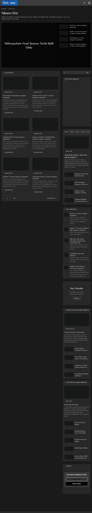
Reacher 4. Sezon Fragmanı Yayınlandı (15, 177)
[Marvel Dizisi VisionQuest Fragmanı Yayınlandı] (16, 83)
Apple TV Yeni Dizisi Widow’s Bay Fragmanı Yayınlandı (79, 229)
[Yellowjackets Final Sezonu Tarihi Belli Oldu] (46, 45)
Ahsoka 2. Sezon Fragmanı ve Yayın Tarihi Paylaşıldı (78, 45)
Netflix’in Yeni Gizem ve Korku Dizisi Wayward (77, 267)
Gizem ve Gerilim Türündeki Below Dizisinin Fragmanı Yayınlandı (43, 138)
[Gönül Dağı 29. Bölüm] (76, 392)
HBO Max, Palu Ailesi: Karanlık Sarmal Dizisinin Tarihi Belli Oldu (78, 241)
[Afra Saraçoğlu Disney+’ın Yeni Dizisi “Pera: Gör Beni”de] (69, 183)
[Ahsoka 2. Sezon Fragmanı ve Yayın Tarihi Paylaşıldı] (63, 45)
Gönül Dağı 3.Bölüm (81, 448)
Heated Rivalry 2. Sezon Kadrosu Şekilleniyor (14, 138)
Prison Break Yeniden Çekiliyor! (81, 375)
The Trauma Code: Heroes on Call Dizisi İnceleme (81, 359)
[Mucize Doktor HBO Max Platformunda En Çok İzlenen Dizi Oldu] (69, 457)
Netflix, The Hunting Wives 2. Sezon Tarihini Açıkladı (78, 33)
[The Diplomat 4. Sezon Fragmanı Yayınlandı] (63, 39)
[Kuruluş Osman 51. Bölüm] (69, 440)
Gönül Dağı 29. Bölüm (71, 405)
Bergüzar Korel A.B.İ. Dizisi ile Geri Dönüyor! (81, 176)
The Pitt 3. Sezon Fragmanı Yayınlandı (78, 26)
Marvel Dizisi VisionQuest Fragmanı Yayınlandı (14, 97)
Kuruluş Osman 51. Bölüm (81, 440)
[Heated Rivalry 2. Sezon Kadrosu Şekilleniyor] (16, 124)
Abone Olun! (76, 484)
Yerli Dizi (69, 151)
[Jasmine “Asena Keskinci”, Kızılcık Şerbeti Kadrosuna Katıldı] (69, 192)
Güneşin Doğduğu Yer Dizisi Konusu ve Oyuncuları (81, 201)
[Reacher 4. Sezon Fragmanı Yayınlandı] (16, 164)
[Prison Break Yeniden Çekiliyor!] (69, 374)
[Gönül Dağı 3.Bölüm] (69, 449)
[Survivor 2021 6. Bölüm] (69, 423)
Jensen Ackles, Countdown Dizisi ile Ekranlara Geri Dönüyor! (81, 351)
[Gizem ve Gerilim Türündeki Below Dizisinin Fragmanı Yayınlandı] (45, 124)
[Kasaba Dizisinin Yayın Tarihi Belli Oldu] (69, 432)
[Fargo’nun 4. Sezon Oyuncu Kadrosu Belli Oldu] (69, 366)
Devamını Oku (9, 113)
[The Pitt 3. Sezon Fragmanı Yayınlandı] (63, 26)
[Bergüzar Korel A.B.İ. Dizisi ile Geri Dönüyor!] (69, 174)
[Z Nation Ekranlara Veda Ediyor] (76, 320)
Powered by (65, 490)
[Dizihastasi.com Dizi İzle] (9, 3)
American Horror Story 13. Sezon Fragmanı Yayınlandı (43, 97)
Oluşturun (76, 298)
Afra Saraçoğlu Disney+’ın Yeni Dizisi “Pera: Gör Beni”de (81, 184)
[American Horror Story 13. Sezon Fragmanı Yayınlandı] (45, 83)
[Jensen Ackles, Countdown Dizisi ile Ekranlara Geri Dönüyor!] (69, 349)
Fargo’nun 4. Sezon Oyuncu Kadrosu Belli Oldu (82, 367)
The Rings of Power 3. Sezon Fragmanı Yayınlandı (44, 178)
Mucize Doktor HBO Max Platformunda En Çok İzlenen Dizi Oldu (82, 458)
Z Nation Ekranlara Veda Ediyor (74, 332)
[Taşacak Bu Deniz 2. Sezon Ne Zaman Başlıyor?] (77, 142)
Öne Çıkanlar (69, 329)
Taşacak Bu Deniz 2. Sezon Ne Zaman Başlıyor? (76, 156)
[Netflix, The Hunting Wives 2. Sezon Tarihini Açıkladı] (63, 33)
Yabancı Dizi (8, 92)
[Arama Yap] (84, 3)
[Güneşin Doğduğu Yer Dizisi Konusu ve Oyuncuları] (69, 200)
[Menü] (89, 3)
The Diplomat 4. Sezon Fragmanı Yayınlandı (77, 39)
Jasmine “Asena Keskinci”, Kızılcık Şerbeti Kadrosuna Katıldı (81, 194)
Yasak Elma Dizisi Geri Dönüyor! (77, 255)
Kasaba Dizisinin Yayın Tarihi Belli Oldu (80, 433)
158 (14, 198)
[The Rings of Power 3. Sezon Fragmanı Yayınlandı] (45, 164)
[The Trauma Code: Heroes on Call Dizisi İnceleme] (69, 357)
